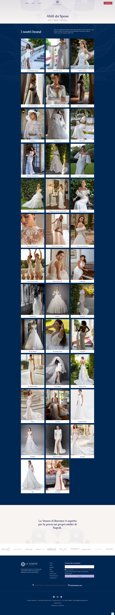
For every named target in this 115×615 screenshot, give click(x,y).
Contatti (87, 3)
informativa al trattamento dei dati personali (83, 570)
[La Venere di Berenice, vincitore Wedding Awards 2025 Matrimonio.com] (50, 585)
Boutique (79, 3)
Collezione (56, 20)
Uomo (33, 3)
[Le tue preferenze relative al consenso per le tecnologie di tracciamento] (112, 613)
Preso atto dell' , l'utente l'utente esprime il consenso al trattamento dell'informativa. (79, 571)
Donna (27, 3)
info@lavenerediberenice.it (82, 600)
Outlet (40, 3)
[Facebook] (54, 597)
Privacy (59, 603)
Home (49, 20)
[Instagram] (57, 597)
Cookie (55, 603)
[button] (108, 3)
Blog (72, 3)
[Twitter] (61, 597)
